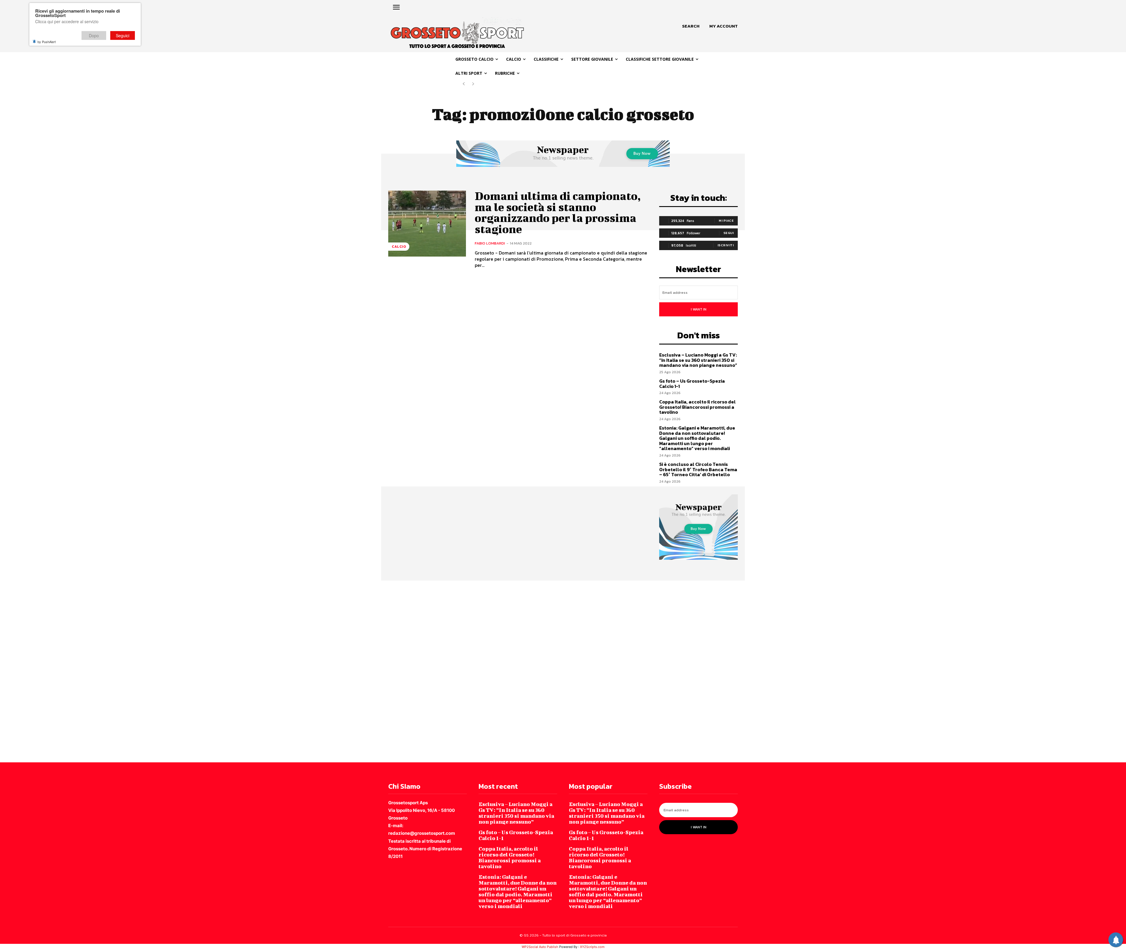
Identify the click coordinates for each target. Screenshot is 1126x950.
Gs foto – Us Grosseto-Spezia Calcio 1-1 (692, 383)
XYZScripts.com (592, 947)
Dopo (94, 35)
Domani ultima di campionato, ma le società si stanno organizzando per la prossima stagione (558, 212)
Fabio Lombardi (490, 243)
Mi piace (726, 220)
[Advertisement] (176, 671)
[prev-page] (463, 84)
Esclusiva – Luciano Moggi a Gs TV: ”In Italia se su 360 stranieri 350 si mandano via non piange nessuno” (698, 360)
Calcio (399, 246)
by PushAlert (47, 41)
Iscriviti (726, 245)
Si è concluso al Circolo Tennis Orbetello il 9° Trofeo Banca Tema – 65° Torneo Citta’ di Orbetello (698, 469)
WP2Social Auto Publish (540, 947)
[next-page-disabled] (473, 84)
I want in (698, 309)
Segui (728, 232)
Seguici (122, 35)
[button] (690, 26)
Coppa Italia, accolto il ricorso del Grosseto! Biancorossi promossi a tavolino (697, 406)
